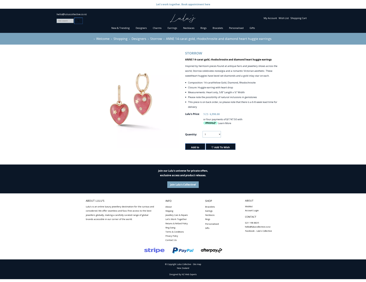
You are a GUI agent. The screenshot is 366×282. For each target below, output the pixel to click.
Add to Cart (195, 148)
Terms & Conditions (174, 231)
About (168, 206)
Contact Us (171, 240)
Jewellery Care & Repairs (176, 215)
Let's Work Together (176, 219)
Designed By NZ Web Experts (183, 274)
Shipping (169, 211)
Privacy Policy (171, 236)
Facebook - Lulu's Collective (258, 230)
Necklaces (188, 28)
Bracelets (218, 28)
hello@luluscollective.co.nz (72, 14)
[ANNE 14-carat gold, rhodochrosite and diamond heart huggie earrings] (130, 146)
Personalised (236, 28)
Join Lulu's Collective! (183, 184)
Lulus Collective (184, 264)
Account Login (252, 210)
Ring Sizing (170, 227)
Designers (141, 28)
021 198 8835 (252, 222)
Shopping (121, 38)
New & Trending (120, 28)
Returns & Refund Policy (176, 223)
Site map (197, 264)
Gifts (252, 28)
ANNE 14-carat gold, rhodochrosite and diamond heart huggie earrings (218, 38)
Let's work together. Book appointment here (183, 4)
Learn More (224, 123)
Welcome (103, 38)
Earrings (172, 28)
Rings (203, 28)
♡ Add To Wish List (220, 148)
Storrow (156, 38)
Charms (157, 28)
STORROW (193, 53)
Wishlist (249, 206)
